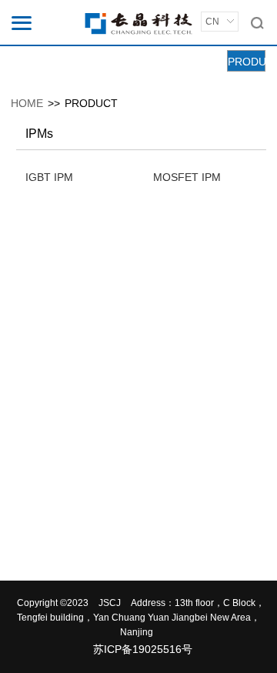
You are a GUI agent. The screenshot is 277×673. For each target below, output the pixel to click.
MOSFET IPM (187, 177)
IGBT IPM (49, 177)
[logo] (138, 23)
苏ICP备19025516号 (142, 649)
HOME (27, 103)
